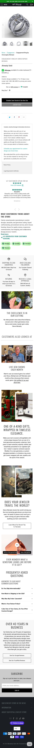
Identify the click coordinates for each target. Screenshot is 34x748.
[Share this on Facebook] (14, 117)
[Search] (27, 4)
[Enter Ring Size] (9, 90)
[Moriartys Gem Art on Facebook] (13, 718)
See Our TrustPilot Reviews (17, 660)
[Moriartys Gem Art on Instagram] (17, 718)
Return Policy (7, 165)
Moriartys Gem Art (13, 744)
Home (3, 52)
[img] (17, 183)
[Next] (30, 24)
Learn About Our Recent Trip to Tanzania (17, 526)
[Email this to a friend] (24, 117)
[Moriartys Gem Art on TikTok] (20, 718)
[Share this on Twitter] (10, 117)
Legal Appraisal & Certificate (11, 171)
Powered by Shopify (25, 744)
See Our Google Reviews (17, 655)
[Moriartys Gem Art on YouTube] (23, 718)
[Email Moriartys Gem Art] (10, 718)
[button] (15, 209)
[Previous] (3, 24)
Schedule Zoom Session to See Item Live (17, 100)
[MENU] (1, 4)
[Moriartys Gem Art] (17, 4)
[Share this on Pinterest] (19, 117)
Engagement (11, 52)
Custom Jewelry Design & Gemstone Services (17, 127)
